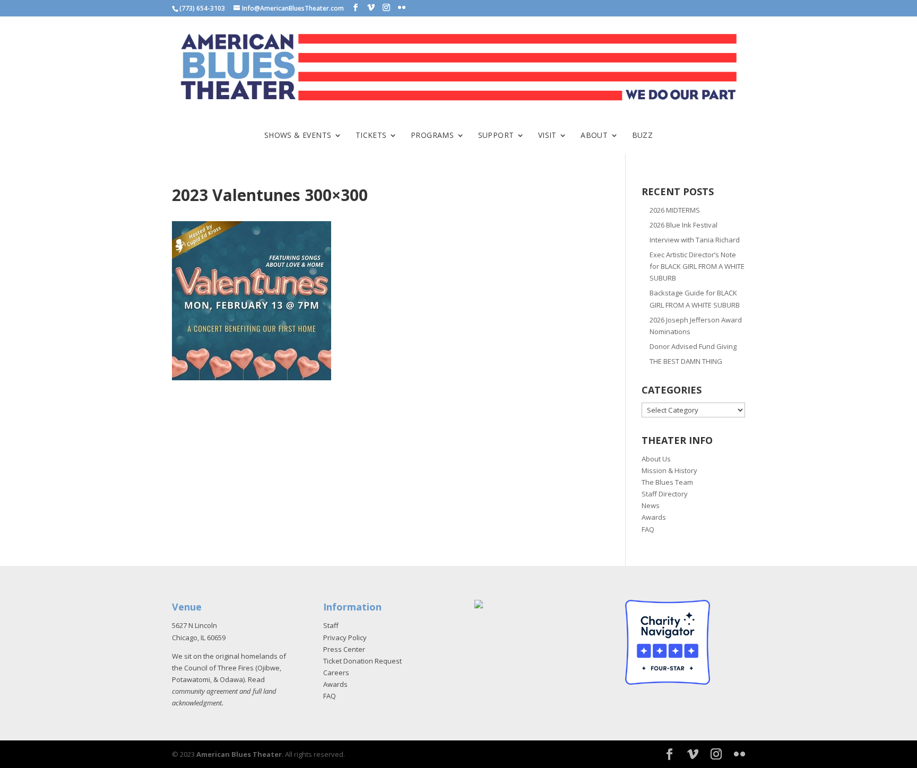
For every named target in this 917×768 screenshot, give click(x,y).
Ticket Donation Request (362, 661)
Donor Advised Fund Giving (693, 346)
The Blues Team (667, 482)
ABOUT (594, 136)
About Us (656, 459)
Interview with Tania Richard (695, 240)
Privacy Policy (345, 637)
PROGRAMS (432, 136)
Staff (331, 625)
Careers (336, 672)
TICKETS (371, 136)
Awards (654, 517)
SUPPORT (496, 136)
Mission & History (669, 470)
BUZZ (642, 136)
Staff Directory (665, 494)
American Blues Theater (239, 754)
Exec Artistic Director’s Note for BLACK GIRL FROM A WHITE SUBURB (697, 266)
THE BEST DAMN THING (686, 361)
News (651, 505)
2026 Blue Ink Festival (683, 225)
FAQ (648, 529)
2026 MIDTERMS (675, 210)
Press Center (344, 649)
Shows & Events (298, 136)
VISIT (547, 136)
